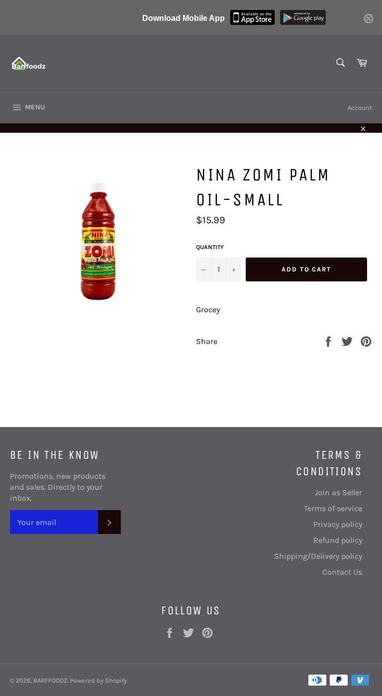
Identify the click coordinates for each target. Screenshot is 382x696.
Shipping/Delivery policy (318, 556)
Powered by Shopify (98, 680)
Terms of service (333, 508)
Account (360, 107)
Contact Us (342, 572)
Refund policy (337, 540)
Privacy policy (337, 524)
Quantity (210, 247)
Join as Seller (338, 492)
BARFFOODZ (50, 680)
